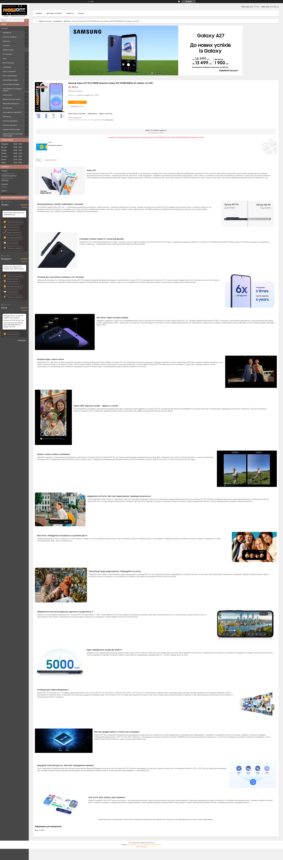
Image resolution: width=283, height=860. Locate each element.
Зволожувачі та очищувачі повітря (12, 90)
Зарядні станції (8, 50)
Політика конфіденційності (153, 845)
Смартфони (7, 33)
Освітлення (7, 117)
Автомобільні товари (10, 80)
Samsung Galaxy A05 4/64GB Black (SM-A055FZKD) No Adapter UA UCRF (13, 325)
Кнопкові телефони (9, 37)
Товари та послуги (45, 21)
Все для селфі (7, 108)
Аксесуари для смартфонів (12, 112)
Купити (77, 102)
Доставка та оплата (54, 13)
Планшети (6, 41)
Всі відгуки (22, 340)
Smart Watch (7, 67)
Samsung (67, 21)
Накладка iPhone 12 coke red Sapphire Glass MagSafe (13, 317)
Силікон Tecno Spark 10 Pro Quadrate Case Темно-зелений (14, 268)
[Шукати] (26, 20)
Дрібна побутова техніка (11, 99)
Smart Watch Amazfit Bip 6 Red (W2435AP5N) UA (14, 214)
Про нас (81, 13)
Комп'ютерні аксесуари (11, 84)
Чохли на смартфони (10, 121)
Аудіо (5, 58)
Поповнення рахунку (55, 145)
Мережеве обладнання (11, 104)
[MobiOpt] (14, 10)
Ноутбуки (6, 45)
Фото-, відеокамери (10, 76)
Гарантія (69, 13)
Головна (38, 13)
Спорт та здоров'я (9, 71)
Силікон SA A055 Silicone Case (14, 320)
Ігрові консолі (7, 95)
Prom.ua (152, 843)
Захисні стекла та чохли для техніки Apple (12, 135)
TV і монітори (7, 54)
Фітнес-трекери (8, 63)
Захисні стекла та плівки (11, 129)
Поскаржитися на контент (135, 845)
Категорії (4, 28)
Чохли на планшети (10, 125)
